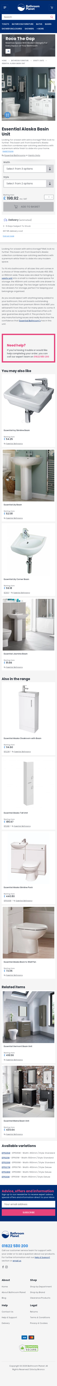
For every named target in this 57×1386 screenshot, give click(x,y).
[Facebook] (3, 1267)
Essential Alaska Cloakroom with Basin (22, 738)
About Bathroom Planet (14, 1292)
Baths (39, 24)
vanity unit (7, 278)
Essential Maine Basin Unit (16, 1120)
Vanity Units (38, 60)
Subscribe (29, 1212)
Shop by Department (41, 1286)
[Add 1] (52, 197)
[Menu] (5, 7)
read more (8, 151)
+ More (40, 28)
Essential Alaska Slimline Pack (18, 887)
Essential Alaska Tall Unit (16, 812)
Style (6, 177)
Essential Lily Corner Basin (16, 579)
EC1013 (6, 593)
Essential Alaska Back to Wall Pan (20, 962)
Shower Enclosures (12, 28)
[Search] (52, 17)
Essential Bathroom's (30, 320)
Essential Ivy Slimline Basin (17, 430)
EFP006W (7, 901)
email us (17, 1260)
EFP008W (6, 1172)
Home (4, 60)
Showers (29, 28)
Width (6, 162)
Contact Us (7, 1311)
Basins (48, 24)
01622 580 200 (41, 356)
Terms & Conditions (40, 1317)
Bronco (41, 1369)
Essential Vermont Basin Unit (18, 1046)
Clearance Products (40, 1298)
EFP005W (6, 1153)
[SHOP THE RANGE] (8, 51)
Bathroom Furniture (22, 24)
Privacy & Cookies (39, 1323)
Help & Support (42, 1257)
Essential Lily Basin (13, 504)
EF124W (7, 826)
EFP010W (6, 1176)
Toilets (5, 24)
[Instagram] (6, 1267)
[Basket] (52, 7)
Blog (4, 1298)
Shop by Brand (37, 1292)
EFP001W (6, 1157)
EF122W (7, 751)
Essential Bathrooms (14, 155)
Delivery (6, 1323)
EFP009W (6, 1162)
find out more (8, 236)
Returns (34, 1311)
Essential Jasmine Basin (16, 653)
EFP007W (6, 1167)
